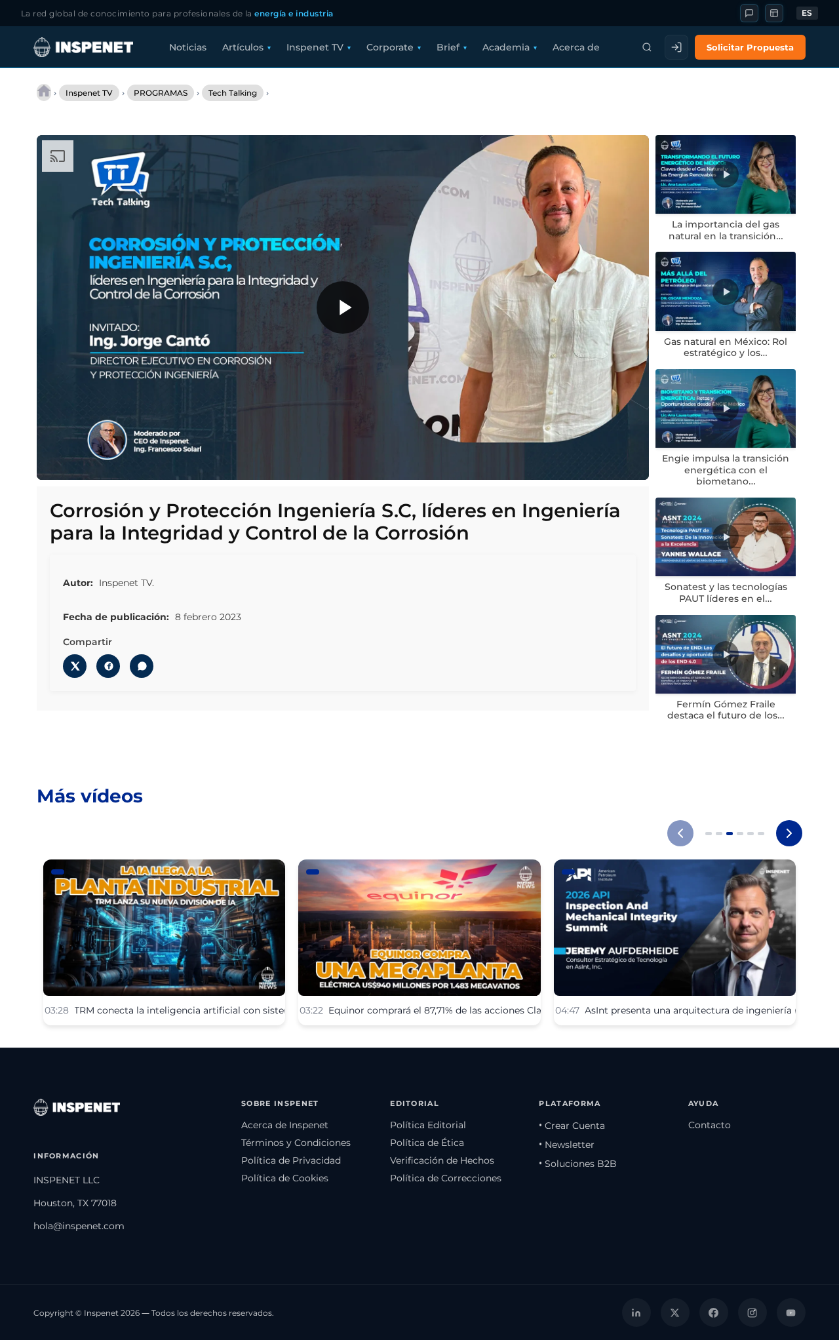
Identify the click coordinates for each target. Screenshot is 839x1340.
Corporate (390, 47)
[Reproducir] (343, 307)
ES (807, 13)
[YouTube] (791, 1312)
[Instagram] (752, 1312)
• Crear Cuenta (572, 1125)
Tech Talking (232, 93)
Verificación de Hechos (442, 1160)
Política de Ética (427, 1142)
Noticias (187, 47)
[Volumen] (86, 461)
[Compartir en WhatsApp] (141, 666)
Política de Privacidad (291, 1160)
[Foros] (749, 13)
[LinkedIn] (636, 1312)
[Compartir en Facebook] (108, 666)
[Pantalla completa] (627, 461)
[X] (675, 1312)
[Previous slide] (680, 833)
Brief (448, 47)
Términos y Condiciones (296, 1142)
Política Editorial (428, 1125)
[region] (343, 307)
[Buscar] (647, 47)
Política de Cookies (284, 1178)
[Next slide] (789, 833)
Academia (506, 47)
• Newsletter (567, 1144)
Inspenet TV (314, 47)
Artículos (242, 47)
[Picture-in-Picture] (600, 461)
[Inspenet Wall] (774, 13)
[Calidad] (572, 461)
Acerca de (576, 47)
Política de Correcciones (445, 1178)
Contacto (709, 1125)
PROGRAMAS (160, 93)
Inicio (44, 92)
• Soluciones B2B (578, 1163)
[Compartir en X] (75, 666)
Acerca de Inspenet (284, 1125)
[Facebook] (713, 1312)
